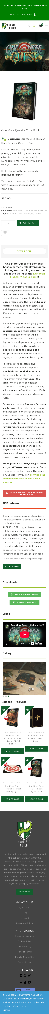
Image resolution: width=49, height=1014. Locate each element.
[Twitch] (29, 983)
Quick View (5, 710)
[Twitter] (29, 976)
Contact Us (26, 15)
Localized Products (24, 936)
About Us (14, 15)
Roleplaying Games (38, 210)
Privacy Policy (24, 946)
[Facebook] (21, 976)
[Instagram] (25, 976)
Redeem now (12, 567)
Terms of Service (24, 952)
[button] (5, 233)
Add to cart (30, 223)
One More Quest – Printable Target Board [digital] (12, 789)
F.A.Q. (24, 913)
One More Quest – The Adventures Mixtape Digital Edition (12, 739)
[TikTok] (25, 983)
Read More (24, 891)
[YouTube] (21, 983)
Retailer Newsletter (24, 957)
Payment (24, 918)
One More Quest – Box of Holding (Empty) (36, 738)
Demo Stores (24, 962)
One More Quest (20, 210)
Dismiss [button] (6, 1010)
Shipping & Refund (25, 923)
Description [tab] (24, 251)
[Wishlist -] (34, 26)
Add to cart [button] (12, 751)
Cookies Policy (24, 941)
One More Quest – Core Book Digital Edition (36, 789)
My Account (24, 907)
